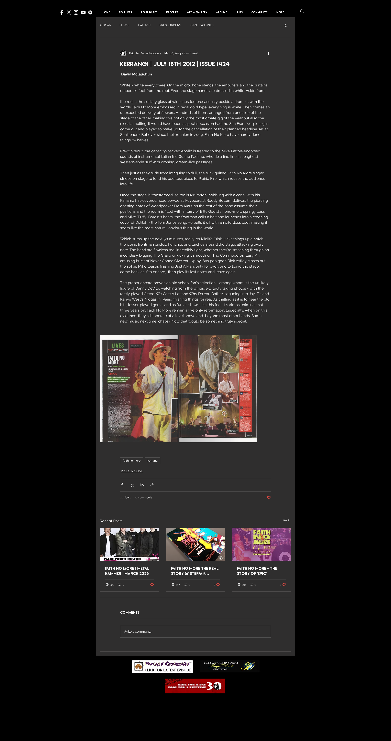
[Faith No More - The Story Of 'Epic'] (261, 544)
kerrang (152, 460)
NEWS (124, 25)
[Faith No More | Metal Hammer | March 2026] (129, 544)
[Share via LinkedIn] (142, 485)
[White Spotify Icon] (90, 12)
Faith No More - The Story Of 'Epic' (257, 571)
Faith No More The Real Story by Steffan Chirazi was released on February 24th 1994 (195, 571)
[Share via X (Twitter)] (132, 485)
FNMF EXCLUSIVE (202, 25)
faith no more (132, 460)
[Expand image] (139, 388)
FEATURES (144, 25)
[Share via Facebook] (122, 485)
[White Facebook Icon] (62, 12)
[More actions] (268, 53)
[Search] (302, 11)
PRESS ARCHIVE (170, 25)
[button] (173, 12)
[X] (69, 12)
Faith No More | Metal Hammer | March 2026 (127, 571)
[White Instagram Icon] (76, 12)
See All (286, 520)
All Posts (105, 25)
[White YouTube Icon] (83, 12)
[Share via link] (152, 485)
